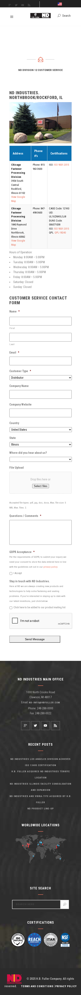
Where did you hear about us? (28, 452)
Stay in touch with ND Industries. (29, 581)
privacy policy (50, 566)
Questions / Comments (25, 516)
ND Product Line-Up (40, 808)
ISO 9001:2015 (61, 164)
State (12, 438)
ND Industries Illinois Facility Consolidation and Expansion (40, 787)
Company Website (20, 404)
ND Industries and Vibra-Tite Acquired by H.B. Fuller (40, 799)
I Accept (18, 573)
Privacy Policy (66, 986)
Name (14, 311)
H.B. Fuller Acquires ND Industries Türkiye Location (40, 774)
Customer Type (20, 371)
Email (14, 352)
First (12, 328)
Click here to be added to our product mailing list (39, 607)
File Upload (16, 467)
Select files (40, 486)
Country (14, 423)
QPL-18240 (60, 232)
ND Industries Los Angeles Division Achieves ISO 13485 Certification (40, 762)
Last (12, 344)
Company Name (19, 386)
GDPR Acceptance (21, 552)
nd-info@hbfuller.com (44, 702)
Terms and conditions (37, 986)
